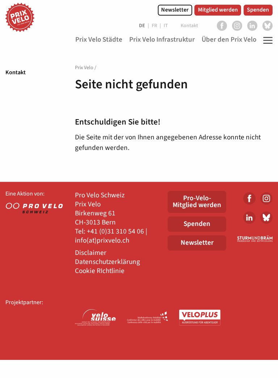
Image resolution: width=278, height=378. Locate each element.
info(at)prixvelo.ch (102, 240)
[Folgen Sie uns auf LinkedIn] (252, 26)
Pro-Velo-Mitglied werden (197, 201)
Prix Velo (84, 67)
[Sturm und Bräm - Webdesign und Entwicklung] (255, 238)
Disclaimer (90, 252)
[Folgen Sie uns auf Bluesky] (267, 26)
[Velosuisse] (95, 318)
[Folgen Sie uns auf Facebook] (222, 26)
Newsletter (175, 10)
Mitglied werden (218, 10)
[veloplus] (199, 318)
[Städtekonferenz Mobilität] (147, 318)
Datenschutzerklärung (107, 261)
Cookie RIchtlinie (100, 271)
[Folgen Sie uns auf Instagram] (237, 26)
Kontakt (15, 72)
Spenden (258, 10)
